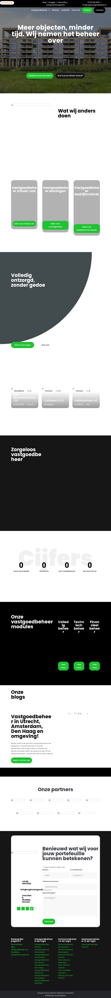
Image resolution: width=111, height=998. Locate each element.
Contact (100, 10)
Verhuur (55, 10)
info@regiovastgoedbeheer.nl (36, 889)
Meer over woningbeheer (55, 225)
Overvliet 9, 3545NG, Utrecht (26, 898)
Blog (45, 2)
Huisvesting (62, 2)
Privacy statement (50, 993)
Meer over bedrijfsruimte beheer (87, 228)
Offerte (87, 10)
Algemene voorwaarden (65, 993)
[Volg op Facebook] (18, 908)
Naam (45, 869)
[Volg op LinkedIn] (27, 908)
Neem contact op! (21, 760)
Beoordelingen (17, 944)
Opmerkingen (49, 893)
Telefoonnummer (50, 881)
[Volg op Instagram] (23, 908)
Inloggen (52, 2)
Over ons (76, 10)
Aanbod (65, 10)
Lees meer (63, 666)
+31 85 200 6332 (93, 2)
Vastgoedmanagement (55, 5)
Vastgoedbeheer (39, 10)
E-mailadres (76, 869)
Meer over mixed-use (24, 223)
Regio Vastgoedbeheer (58, 995)
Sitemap (40, 993)
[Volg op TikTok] (31, 908)
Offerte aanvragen (22, 345)
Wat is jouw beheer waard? (70, 75)
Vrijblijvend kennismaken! (40, 75)
